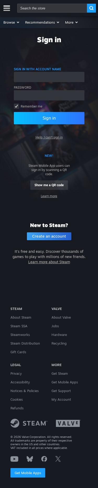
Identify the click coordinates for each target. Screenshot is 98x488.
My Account (61, 399)
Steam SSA (18, 326)
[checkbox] (16, 106)
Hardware (59, 335)
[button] (11, 22)
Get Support (61, 391)
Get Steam (59, 373)
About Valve (61, 317)
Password (22, 87)
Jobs (55, 326)
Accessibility (20, 382)
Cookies (16, 399)
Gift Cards (18, 352)
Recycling (59, 343)
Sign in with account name (37, 69)
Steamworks (20, 335)
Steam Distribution (25, 343)
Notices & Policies (24, 391)
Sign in (49, 118)
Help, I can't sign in (49, 137)
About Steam (20, 317)
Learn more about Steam (49, 262)
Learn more (49, 196)
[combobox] (52, 8)
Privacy (16, 373)
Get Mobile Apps (28, 473)
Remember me (31, 106)
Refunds (17, 408)
